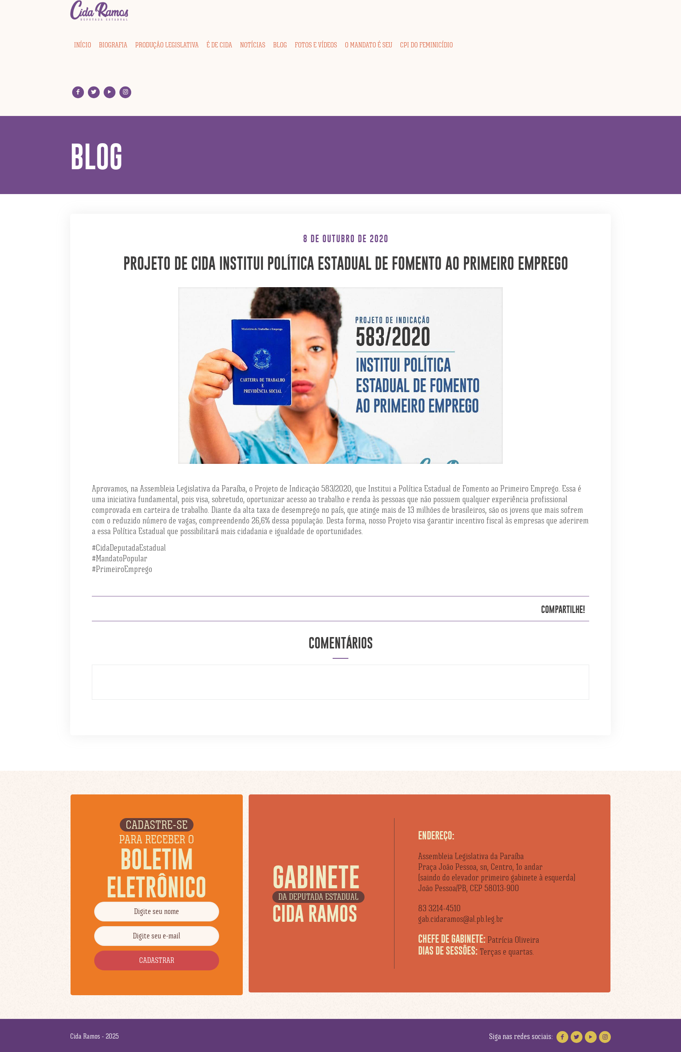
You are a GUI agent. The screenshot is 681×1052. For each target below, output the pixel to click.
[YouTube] (110, 92)
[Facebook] (78, 92)
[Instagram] (125, 92)
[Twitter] (94, 92)
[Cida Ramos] (99, 10)
